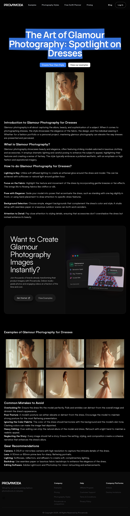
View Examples (45, 298)
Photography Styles (50, 5)
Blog (110, 5)
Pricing (90, 5)
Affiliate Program (86, 488)
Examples (32, 5)
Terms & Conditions (88, 497)
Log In (120, 5)
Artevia (109, 488)
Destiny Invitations (113, 492)
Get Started (22, 298)
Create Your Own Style (53, 65)
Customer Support (87, 492)
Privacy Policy (85, 501)
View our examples (79, 65)
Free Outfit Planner (72, 5)
